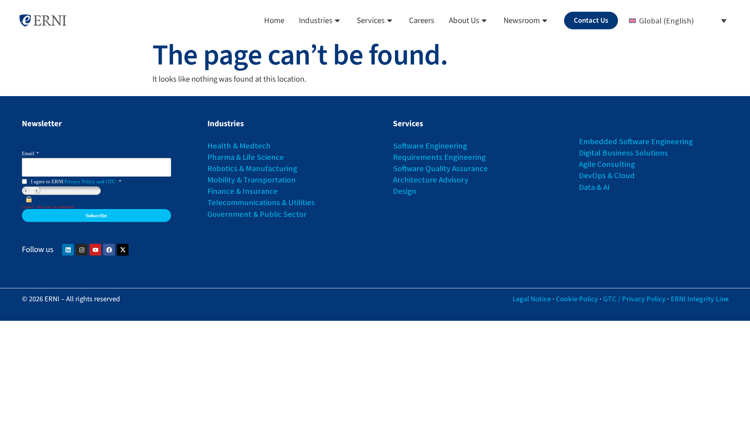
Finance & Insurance (242, 191)
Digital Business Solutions (623, 153)
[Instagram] (82, 250)
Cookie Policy (577, 298)
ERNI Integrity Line (700, 298)
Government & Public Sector (257, 214)
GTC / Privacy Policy (634, 298)
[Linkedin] (68, 250)
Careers (421, 20)
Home (274, 20)
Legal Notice (531, 298)
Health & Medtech (239, 146)
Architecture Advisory (430, 180)
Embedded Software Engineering (636, 141)
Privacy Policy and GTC (90, 181)
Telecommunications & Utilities (261, 202)
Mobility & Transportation (251, 180)
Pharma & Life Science (245, 157)
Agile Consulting (607, 164)
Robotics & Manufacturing (252, 168)
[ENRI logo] (43, 20)
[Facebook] (109, 250)
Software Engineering (430, 146)
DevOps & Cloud (607, 175)
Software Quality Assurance (440, 168)
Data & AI (594, 187)
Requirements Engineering (439, 157)
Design (404, 191)
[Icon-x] (123, 250)
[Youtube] (95, 250)
